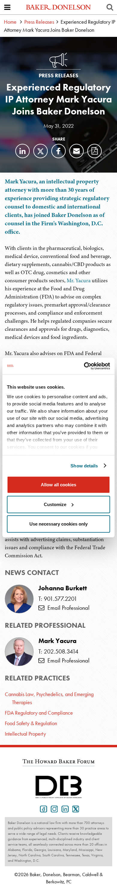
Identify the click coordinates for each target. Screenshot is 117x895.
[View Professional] (19, 651)
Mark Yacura (57, 641)
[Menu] (7, 7)
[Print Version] (94, 151)
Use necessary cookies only (58, 523)
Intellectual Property (25, 733)
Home (10, 21)
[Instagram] (53, 808)
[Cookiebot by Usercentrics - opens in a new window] (84, 366)
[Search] (110, 7)
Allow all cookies (58, 484)
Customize (55, 504)
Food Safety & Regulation (31, 723)
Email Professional (66, 608)
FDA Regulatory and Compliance (39, 712)
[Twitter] (40, 151)
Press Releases (39, 21)
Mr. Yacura (79, 280)
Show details (84, 465)
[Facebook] (58, 151)
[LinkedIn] (22, 151)
